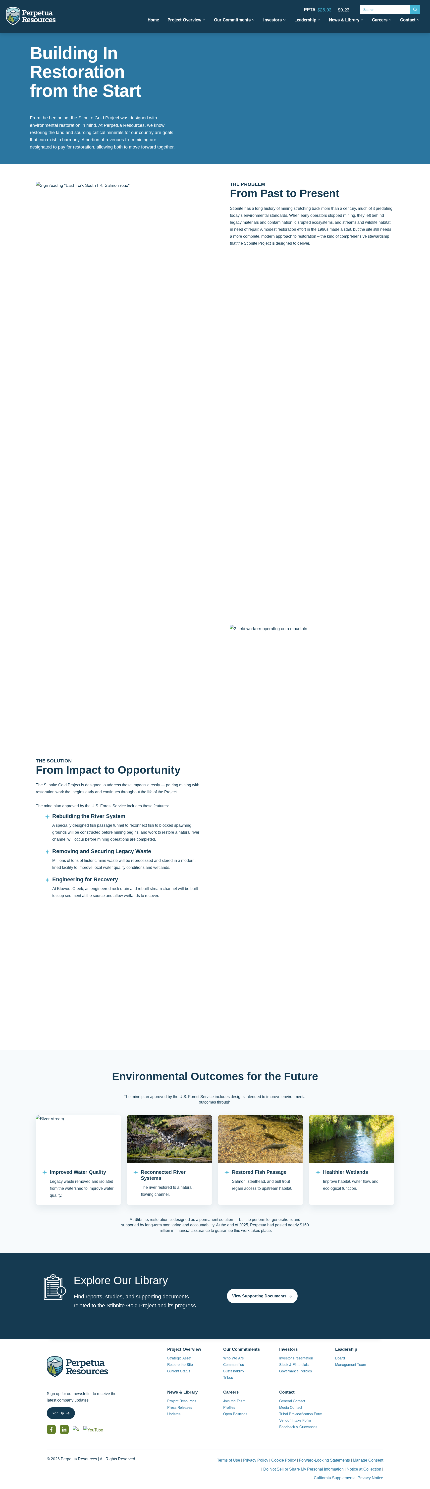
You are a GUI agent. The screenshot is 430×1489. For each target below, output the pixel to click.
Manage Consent (368, 1460)
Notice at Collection (364, 1469)
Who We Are (233, 1357)
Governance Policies (295, 1370)
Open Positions (239, 1414)
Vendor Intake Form (295, 1420)
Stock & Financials (294, 1364)
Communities (233, 1364)
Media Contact (290, 1407)
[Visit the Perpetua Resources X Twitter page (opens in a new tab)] (76, 1429)
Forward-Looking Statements (324, 1460)
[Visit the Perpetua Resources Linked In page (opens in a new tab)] (64, 1429)
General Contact (292, 1400)
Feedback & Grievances (298, 1426)
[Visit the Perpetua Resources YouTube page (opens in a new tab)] (93, 1429)
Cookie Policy (283, 1460)
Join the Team (234, 1400)
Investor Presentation (296, 1357)
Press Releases (179, 1407)
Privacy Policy (255, 1460)
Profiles (229, 1407)
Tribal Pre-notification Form (300, 1413)
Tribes (228, 1377)
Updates (173, 1413)
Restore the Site (180, 1364)
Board (340, 1357)
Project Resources (181, 1400)
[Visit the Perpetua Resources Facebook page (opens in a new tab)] (51, 1429)
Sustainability (233, 1370)
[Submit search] (415, 9)
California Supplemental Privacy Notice (348, 1478)
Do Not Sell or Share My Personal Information (303, 1469)
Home (153, 20)
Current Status (178, 1370)
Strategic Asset (179, 1357)
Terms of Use (228, 1460)
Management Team (350, 1364)
